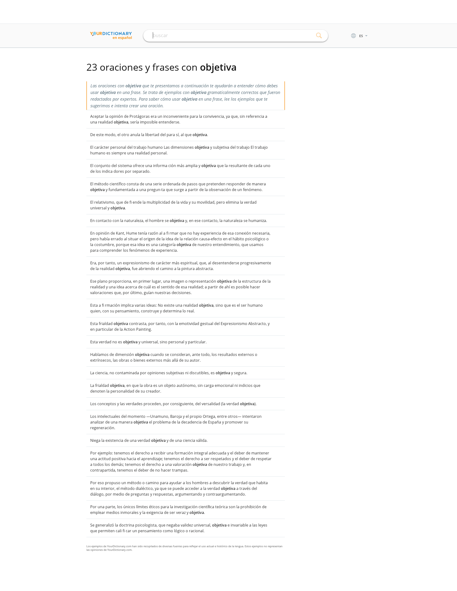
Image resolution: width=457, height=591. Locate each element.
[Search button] (319, 36)
